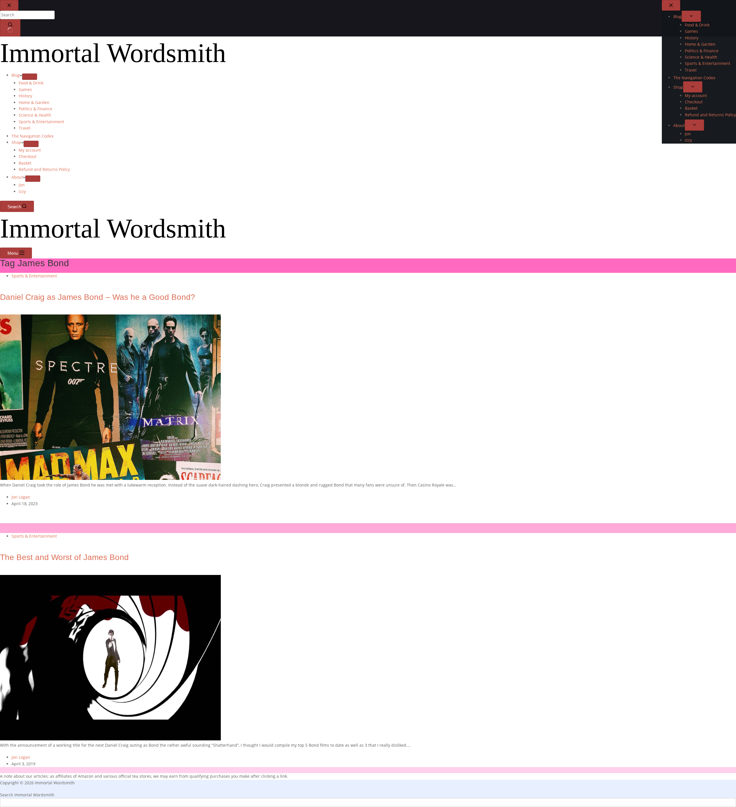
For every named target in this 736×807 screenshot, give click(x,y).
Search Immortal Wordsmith (27, 795)
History (25, 96)
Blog (16, 75)
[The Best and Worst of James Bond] (110, 739)
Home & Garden (34, 102)
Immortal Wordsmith (113, 53)
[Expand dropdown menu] (29, 77)
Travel (24, 128)
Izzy (22, 191)
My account (30, 150)
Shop (16, 142)
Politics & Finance (35, 108)
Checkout (28, 156)
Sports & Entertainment (41, 121)
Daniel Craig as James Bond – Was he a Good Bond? (97, 297)
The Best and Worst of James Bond (64, 557)
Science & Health (35, 115)
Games (25, 89)
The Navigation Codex (32, 136)
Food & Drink (31, 83)
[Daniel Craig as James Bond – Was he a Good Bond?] (110, 478)
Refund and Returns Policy (44, 169)
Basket (25, 163)
